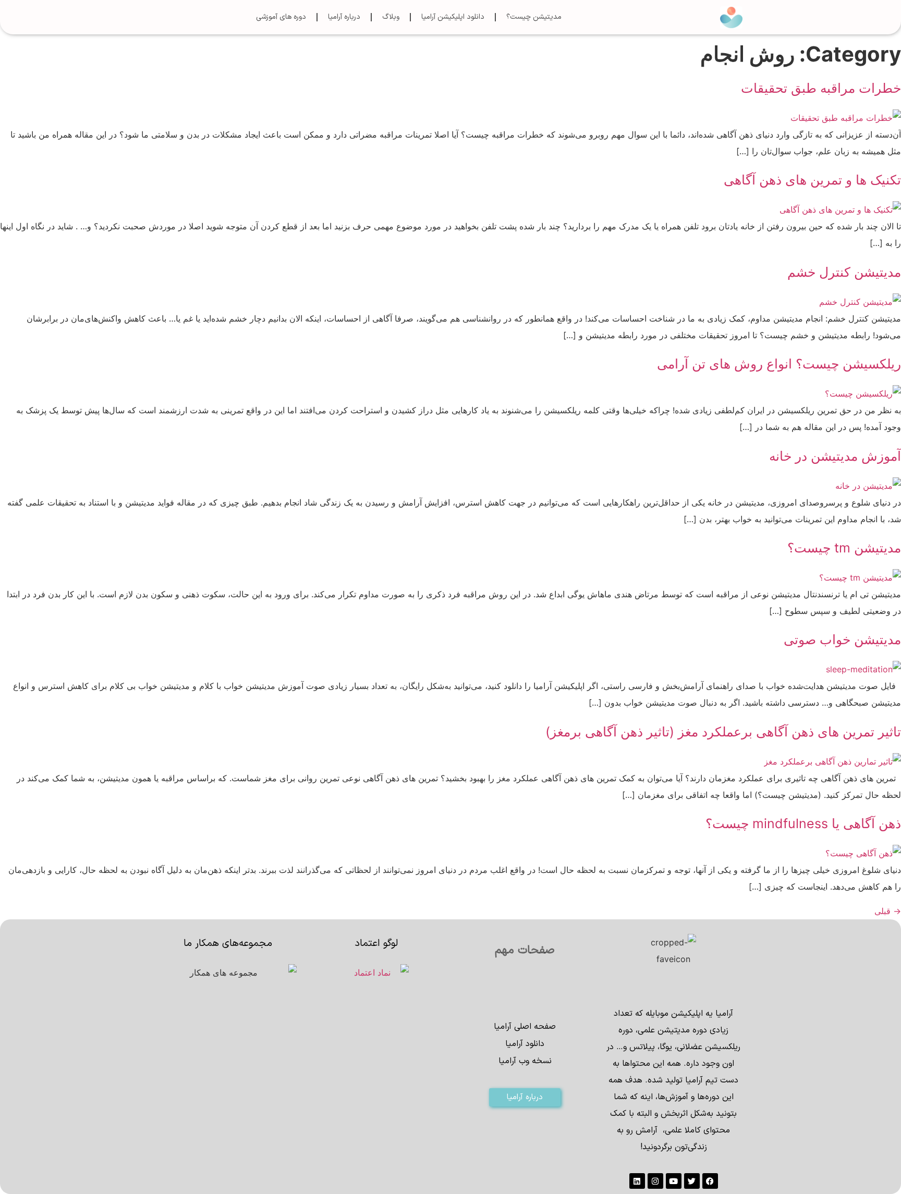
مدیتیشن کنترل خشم (844, 272)
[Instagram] (655, 1181)
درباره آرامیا (344, 16)
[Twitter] (692, 1181)
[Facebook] (710, 1181)
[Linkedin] (637, 1181)
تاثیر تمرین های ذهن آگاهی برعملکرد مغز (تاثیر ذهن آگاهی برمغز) (723, 732)
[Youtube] (673, 1181)
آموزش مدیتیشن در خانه (835, 456)
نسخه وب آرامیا (525, 1061)
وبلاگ (390, 16)
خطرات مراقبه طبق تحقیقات (821, 88)
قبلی (887, 911)
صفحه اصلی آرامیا (525, 1026)
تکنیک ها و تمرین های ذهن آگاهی (812, 180)
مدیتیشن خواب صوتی (842, 639)
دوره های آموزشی (281, 16)
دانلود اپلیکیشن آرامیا (452, 16)
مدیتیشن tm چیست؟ (844, 548)
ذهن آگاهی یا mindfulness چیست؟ (803, 823)
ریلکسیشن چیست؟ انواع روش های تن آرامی (779, 364)
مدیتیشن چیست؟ (534, 16)
